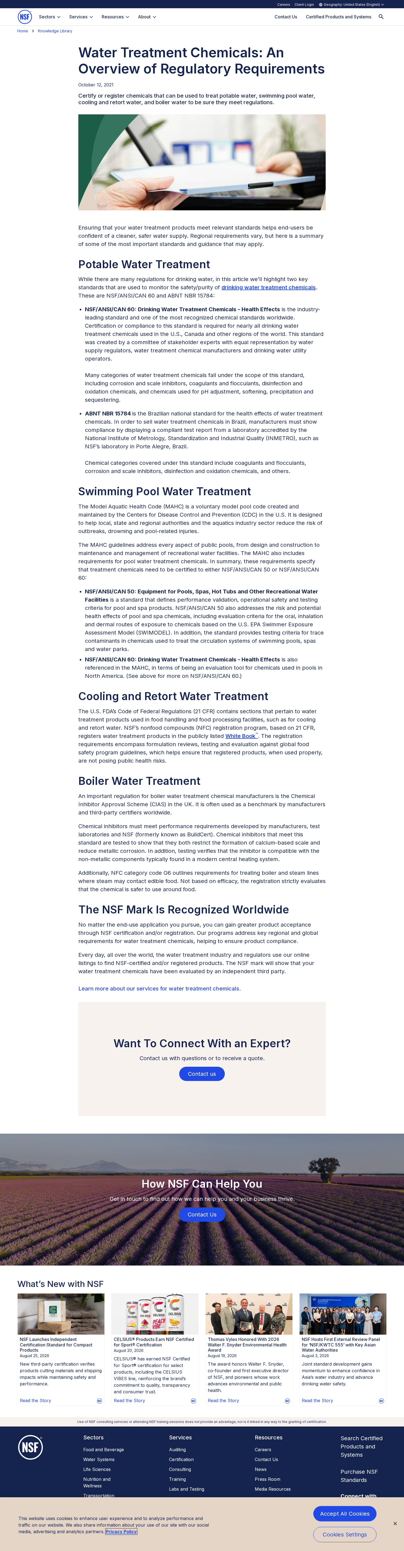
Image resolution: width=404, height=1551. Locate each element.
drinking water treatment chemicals (269, 287)
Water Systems (99, 1459)
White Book (241, 736)
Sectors (47, 16)
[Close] (395, 1524)
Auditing (177, 1449)
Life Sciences (97, 1469)
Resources (113, 16)
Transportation (98, 1495)
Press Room (267, 1479)
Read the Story (35, 1400)
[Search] (381, 17)
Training (177, 1479)
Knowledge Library (55, 31)
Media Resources (273, 1489)
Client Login (304, 4)
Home (22, 31)
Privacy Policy (121, 1531)
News (261, 1469)
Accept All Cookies (345, 1513)
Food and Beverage (103, 1449)
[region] (202, 1524)
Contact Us (266, 1459)
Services (78, 16)
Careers (283, 4)
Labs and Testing (186, 1489)
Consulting (180, 1469)
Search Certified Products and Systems (362, 1446)
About (144, 16)
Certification (181, 1459)
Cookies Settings (345, 1534)
